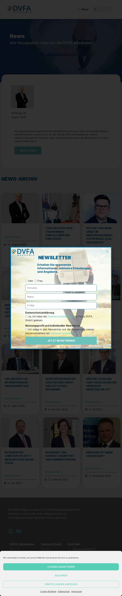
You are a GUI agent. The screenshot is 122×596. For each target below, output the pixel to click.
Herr (30, 280)
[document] (61, 298)
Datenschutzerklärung (60, 316)
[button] (107, 251)
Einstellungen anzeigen (61, 584)
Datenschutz (64, 591)
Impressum (76, 591)
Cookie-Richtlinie (48, 591)
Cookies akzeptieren (61, 566)
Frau (40, 280)
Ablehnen (61, 575)
